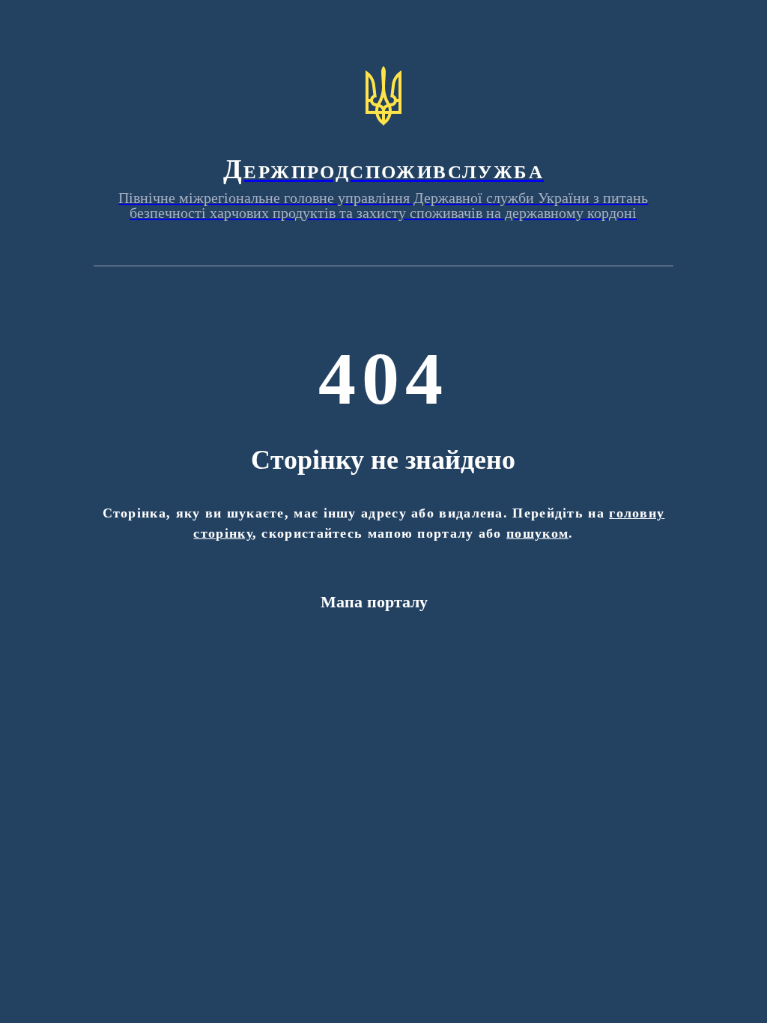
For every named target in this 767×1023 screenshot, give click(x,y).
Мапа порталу (374, 601)
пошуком (537, 533)
